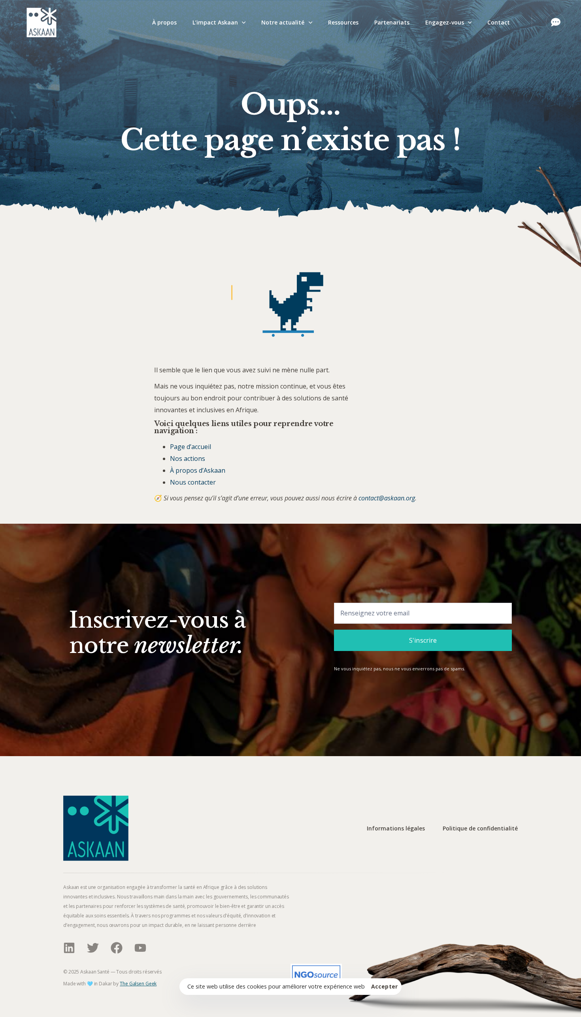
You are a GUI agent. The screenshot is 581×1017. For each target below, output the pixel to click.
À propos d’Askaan (197, 470)
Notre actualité (282, 22)
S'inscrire (423, 640)
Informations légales (396, 828)
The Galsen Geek (138, 983)
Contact (498, 22)
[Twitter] (93, 948)
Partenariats (391, 22)
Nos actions (187, 458)
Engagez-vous (444, 22)
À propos (164, 22)
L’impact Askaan (215, 22)
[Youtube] (140, 948)
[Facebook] (117, 948)
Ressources (343, 22)
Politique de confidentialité (480, 828)
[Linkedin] (69, 948)
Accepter (384, 986)
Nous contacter (193, 482)
